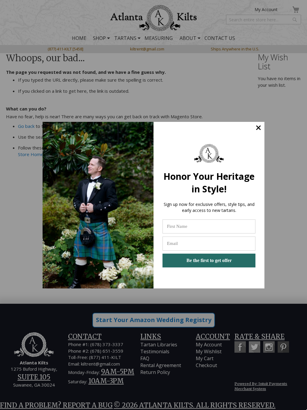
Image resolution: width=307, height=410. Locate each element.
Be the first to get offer (209, 260)
